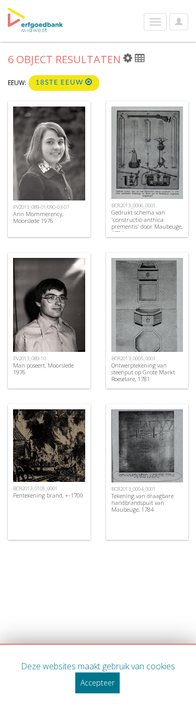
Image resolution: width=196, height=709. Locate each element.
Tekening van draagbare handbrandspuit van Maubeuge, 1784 (142, 502)
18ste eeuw (60, 82)
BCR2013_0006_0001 (133, 205)
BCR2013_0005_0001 (133, 358)
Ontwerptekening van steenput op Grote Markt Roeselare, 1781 (143, 372)
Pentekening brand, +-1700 (48, 495)
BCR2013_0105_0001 (35, 488)
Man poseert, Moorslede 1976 (43, 368)
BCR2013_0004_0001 (133, 489)
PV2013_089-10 (29, 358)
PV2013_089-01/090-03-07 (41, 207)
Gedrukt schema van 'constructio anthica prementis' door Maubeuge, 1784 (146, 222)
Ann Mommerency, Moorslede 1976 (38, 217)
